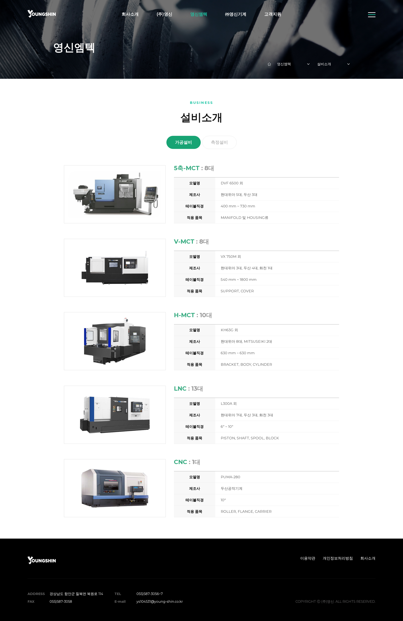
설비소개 (324, 64)
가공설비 (183, 142)
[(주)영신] (42, 14)
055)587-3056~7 (149, 594)
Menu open (371, 14)
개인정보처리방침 (338, 558)
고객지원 (272, 14)
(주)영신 (164, 14)
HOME (269, 64)
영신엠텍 (198, 14)
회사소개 (130, 14)
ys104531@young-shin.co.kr (159, 601)
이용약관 (307, 558)
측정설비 (219, 142)
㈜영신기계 (235, 14)
